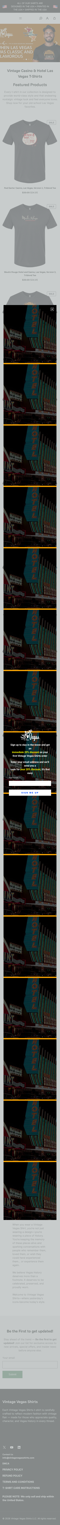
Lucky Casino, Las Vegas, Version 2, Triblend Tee (30, 446)
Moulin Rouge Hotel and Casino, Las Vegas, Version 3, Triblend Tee (30, 274)
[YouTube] (12, 1447)
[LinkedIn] (19, 1447)
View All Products (30, 887)
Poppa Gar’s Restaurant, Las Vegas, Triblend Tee (30, 530)
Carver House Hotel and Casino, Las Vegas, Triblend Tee (30, 614)
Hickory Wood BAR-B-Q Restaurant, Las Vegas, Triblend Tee (30, 361)
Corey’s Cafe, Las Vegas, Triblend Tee (30, 866)
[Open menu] (20, 18)
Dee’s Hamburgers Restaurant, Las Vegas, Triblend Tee (30, 782)
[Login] (47, 18)
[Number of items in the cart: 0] (54, 18)
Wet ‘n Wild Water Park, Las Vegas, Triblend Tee (30, 698)
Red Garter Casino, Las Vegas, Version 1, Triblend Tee (30, 188)
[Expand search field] (40, 18)
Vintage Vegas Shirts (20, 1401)
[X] (4, 1447)
